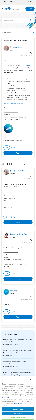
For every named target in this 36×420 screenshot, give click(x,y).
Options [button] (33, 32)
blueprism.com (8, 4)
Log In (30, 9)
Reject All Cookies (18, 413)
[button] (6, 147)
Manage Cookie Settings (18, 417)
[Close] (31, 379)
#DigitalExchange (8, 103)
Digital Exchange (7, 32)
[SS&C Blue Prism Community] (12, 9)
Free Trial (29, 1)
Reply (18, 153)
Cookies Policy (6, 398)
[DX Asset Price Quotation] (33, 164)
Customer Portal (10, 1)
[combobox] (18, 20)
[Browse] (3, 8)
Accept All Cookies (18, 409)
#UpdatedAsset (19, 103)
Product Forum (8, 344)
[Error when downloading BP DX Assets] (29, 164)
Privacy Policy (18, 403)
